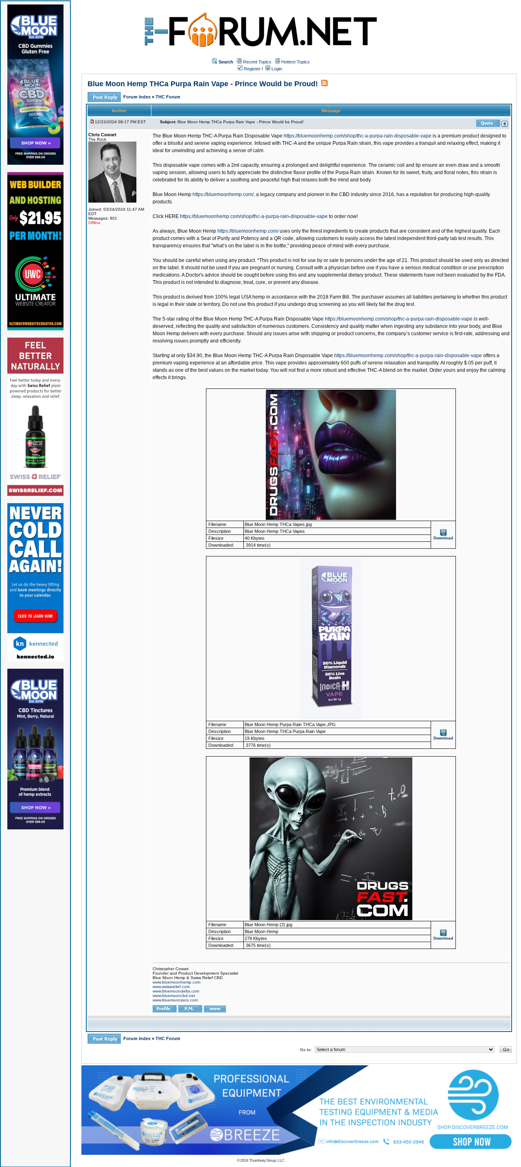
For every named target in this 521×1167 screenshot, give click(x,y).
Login (276, 68)
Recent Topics (257, 61)
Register (251, 68)
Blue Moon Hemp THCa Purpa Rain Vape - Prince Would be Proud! (203, 84)
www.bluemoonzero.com (175, 1000)
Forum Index (137, 96)
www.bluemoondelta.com (176, 991)
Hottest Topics (295, 61)
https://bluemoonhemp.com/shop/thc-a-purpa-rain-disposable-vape (357, 136)
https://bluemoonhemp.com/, (224, 194)
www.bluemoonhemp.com (176, 982)
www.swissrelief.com (171, 986)
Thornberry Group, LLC (266, 1160)
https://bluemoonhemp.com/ (247, 231)
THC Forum (167, 96)
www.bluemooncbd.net (174, 995)
